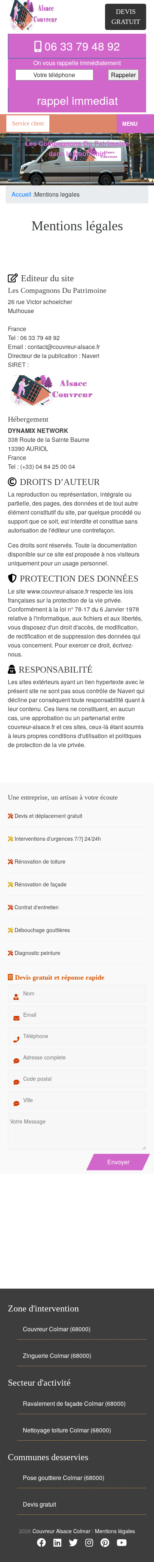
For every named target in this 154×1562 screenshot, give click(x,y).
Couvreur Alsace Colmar (62, 1531)
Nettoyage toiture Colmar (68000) (67, 1430)
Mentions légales (115, 1531)
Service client (28, 123)
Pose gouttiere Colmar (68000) (63, 1477)
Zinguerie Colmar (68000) (57, 1355)
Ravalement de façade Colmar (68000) (74, 1403)
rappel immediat (77, 100)
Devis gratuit (39, 1504)
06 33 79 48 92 (80, 46)
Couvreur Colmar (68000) (56, 1329)
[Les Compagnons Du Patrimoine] (49, 7)
